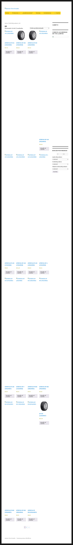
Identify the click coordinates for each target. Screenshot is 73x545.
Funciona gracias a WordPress (24, 538)
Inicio (6, 23)
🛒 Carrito (57, 13)
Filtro (55, 171)
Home (7, 13)
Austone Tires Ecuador (10, 538)
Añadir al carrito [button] (8, 52)
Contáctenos (47, 13)
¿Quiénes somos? (28, 13)
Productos (15, 13)
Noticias (38, 13)
